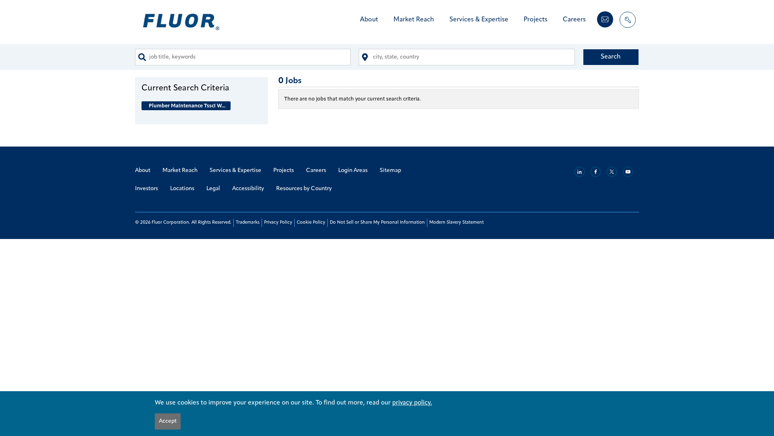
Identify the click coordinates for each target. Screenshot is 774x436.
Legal (213, 189)
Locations (182, 189)
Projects (535, 20)
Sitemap (390, 171)
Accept (168, 421)
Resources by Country (304, 189)
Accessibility (248, 189)
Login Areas (353, 171)
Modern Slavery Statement (456, 222)
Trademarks (248, 222)
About (369, 20)
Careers (574, 20)
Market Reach (413, 20)
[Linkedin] (579, 172)
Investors (146, 189)
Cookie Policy (311, 222)
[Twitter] (612, 172)
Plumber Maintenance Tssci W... (187, 106)
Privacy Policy (278, 222)
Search (611, 57)
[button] (201, 88)
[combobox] (243, 57)
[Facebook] (596, 172)
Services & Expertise (478, 20)
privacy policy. (412, 403)
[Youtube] (628, 172)
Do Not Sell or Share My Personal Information (377, 222)
